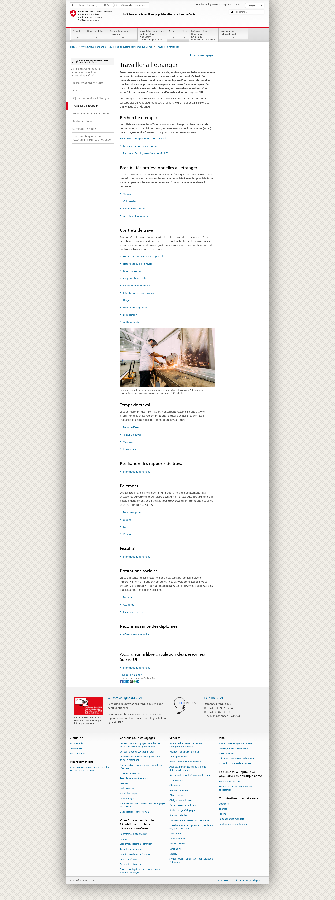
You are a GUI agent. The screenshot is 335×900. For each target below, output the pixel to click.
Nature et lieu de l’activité (137, 263)
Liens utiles (175, 833)
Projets (222, 814)
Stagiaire (127, 194)
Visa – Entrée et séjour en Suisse (235, 743)
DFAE (107, 5)
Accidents (128, 604)
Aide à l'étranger (128, 793)
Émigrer (124, 839)
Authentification (132, 322)
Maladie (127, 597)
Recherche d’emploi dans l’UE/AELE (141, 138)
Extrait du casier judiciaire (183, 805)
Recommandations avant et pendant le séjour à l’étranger (140, 758)
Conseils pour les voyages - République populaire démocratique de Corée (140, 745)
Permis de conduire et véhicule (185, 761)
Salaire (126, 519)
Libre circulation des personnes (140, 146)
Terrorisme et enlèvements (134, 778)
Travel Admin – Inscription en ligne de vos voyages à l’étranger (191, 827)
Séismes (124, 783)
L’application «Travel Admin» (135, 811)
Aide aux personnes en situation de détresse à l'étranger (187, 768)
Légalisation (129, 314)
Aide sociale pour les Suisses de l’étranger (191, 775)
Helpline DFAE (214, 698)
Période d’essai (131, 427)
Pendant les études (133, 208)
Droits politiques (178, 756)
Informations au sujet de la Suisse (236, 758)
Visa (184, 30)
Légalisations (176, 780)
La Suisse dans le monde (132, 5)
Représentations (96, 30)
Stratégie (224, 804)
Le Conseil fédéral (85, 5)
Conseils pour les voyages (120, 32)
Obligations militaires (180, 800)
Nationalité (175, 848)
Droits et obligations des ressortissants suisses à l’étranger (140, 871)
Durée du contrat (132, 271)
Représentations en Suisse (133, 834)
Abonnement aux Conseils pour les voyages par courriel (142, 805)
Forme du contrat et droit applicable (143, 256)
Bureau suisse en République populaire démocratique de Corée (90, 769)
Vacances (127, 442)
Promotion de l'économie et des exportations (235, 788)
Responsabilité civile (134, 278)
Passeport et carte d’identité (184, 751)
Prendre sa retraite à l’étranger (136, 854)
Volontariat (129, 201)
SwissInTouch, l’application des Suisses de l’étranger (191, 861)
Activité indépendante (135, 216)
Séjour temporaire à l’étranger (136, 844)
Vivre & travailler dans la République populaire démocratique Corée (152, 35)
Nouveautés (76, 743)
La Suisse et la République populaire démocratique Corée (203, 35)
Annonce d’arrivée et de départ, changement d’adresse (185, 745)
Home (73, 47)
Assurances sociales (179, 790)
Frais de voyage (131, 512)
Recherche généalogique (182, 810)
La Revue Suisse (177, 838)
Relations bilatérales (229, 781)
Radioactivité (127, 788)
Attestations (175, 785)
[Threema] (131, 681)
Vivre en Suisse (226, 753)
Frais (125, 527)
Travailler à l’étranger (131, 849)
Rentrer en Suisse (129, 859)
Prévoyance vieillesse (134, 612)
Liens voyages (127, 798)
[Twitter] (124, 681)
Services (173, 30)
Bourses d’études (178, 815)
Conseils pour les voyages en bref (137, 751)
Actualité (78, 30)
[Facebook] (121, 681)
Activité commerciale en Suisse (235, 763)
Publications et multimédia (233, 824)
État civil (173, 854)
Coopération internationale (229, 32)
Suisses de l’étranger (130, 864)
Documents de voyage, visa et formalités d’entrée (141, 767)
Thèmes (223, 808)
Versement (128, 534)
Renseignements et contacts (233, 748)
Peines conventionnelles (136, 285)
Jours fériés (129, 449)
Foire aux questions (130, 773)
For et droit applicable (135, 307)
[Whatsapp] (134, 681)
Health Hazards (177, 843)
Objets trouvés (176, 795)
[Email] (137, 681)
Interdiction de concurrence (138, 293)
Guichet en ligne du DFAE (125, 698)
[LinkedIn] (128, 681)
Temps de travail (132, 434)
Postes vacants (77, 753)
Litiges (126, 300)
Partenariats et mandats (231, 819)
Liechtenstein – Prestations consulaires (189, 820)
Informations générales (136, 471)
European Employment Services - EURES (145, 153)
